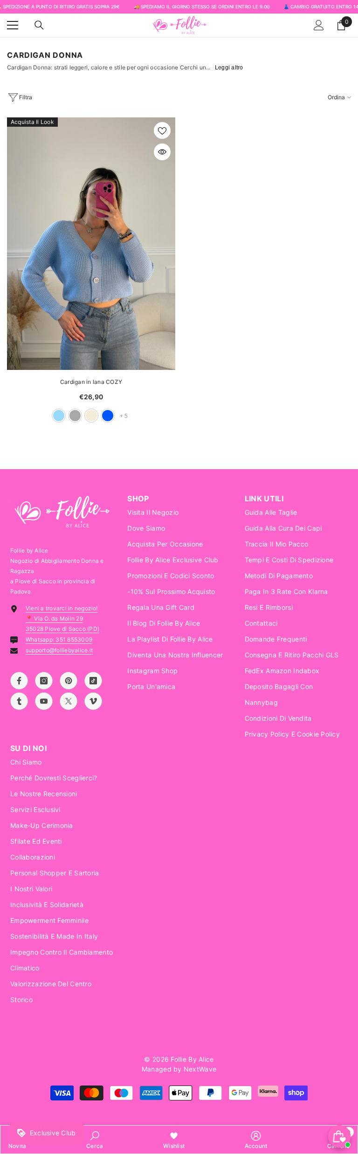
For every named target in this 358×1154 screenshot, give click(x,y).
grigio (75, 416)
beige (91, 416)
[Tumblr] (19, 701)
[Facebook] (19, 681)
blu (108, 416)
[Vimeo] (93, 701)
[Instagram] (44, 681)
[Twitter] (68, 701)
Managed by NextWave (179, 1069)
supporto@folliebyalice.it (59, 650)
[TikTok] (93, 681)
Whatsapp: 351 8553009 (59, 639)
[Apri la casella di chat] (339, 1136)
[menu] (12, 25)
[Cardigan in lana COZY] (91, 243)
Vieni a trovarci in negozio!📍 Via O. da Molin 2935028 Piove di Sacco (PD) (62, 618)
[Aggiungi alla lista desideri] (162, 130)
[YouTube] (44, 701)
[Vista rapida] (162, 151)
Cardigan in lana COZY (91, 381)
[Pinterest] (68, 681)
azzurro (59, 416)
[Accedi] (319, 25)
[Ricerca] (39, 25)
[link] (94, 1139)
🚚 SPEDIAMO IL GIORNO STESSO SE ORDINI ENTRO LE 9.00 (201, 6)
